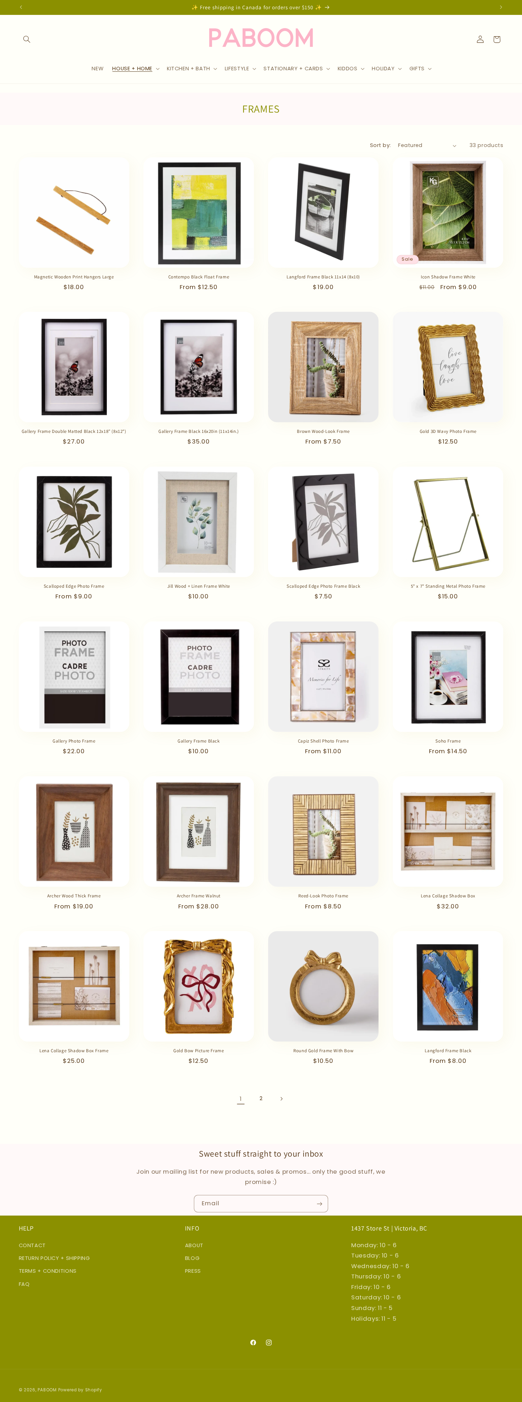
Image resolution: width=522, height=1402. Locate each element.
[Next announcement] (501, 7)
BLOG (192, 1257)
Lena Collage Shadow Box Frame (73, 1051)
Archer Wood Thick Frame (74, 896)
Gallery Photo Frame (74, 741)
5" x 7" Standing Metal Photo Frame (448, 586)
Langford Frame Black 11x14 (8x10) (323, 277)
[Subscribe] (319, 1203)
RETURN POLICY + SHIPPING (54, 1257)
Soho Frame (448, 741)
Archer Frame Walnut (199, 896)
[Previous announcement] (21, 7)
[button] (27, 39)
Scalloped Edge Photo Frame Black (323, 586)
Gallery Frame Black (198, 741)
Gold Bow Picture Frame (198, 1051)
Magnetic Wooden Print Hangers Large (74, 277)
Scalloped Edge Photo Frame (74, 586)
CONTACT (32, 1245)
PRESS (193, 1271)
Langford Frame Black (448, 1051)
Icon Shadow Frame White (448, 277)
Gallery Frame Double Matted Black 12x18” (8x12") (74, 432)
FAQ (24, 1283)
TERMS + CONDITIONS (48, 1271)
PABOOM (47, 1389)
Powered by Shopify (80, 1389)
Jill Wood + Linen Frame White (198, 586)
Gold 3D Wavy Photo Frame (448, 432)
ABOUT (194, 1245)
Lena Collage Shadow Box (448, 896)
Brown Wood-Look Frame (323, 432)
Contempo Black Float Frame (198, 277)
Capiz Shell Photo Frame (323, 741)
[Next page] (281, 1099)
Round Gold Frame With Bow (323, 1051)
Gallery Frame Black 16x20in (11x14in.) (198, 432)
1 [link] (241, 1098)
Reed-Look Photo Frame (323, 896)
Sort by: (380, 145)
